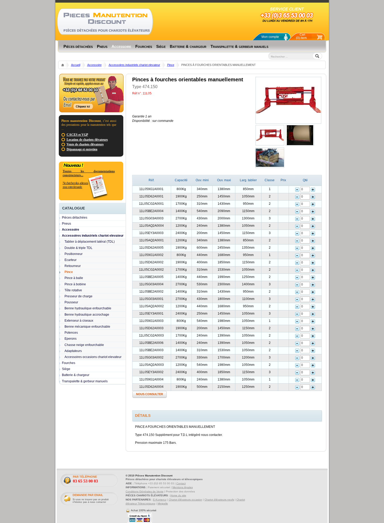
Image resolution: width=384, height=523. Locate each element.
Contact (181, 483)
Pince (170, 64)
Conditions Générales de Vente (145, 491)
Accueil (75, 64)
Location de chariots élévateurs (87, 139)
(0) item (301, 36)
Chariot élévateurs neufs (219, 499)
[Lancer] (272, 63)
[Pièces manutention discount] (105, 21)
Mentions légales (182, 487)
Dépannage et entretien (82, 149)
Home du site (178, 495)
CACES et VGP (77, 135)
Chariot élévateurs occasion (185, 499)
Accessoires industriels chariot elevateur (134, 64)
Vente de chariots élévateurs (85, 144)
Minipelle (163, 503)
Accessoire (94, 64)
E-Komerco (159, 499)
